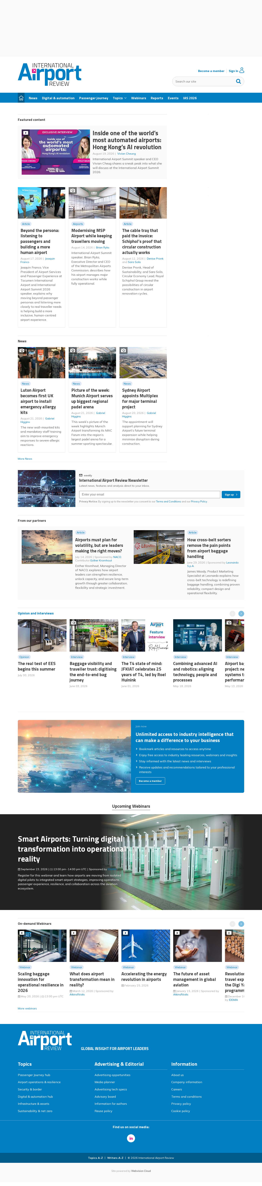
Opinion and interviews (36, 613)
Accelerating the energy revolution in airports (144, 976)
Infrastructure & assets (33, 1104)
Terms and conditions (186, 1096)
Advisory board (105, 1096)
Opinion (24, 657)
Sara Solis (134, 262)
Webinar (24, 967)
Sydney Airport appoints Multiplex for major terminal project (140, 398)
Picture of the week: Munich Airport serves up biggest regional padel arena (92, 398)
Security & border (30, 1089)
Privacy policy (181, 1104)
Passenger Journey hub (34, 1075)
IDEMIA (112, 869)
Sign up (229, 494)
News (25, 383)
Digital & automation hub (35, 1096)
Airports (78, 224)
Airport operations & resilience (39, 1082)
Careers (176, 1089)
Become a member (211, 71)
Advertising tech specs (111, 1089)
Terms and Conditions (168, 501)
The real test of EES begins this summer (37, 666)
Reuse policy (103, 1111)
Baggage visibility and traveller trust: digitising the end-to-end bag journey (93, 671)
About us (177, 1075)
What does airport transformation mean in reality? (92, 979)
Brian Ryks (102, 247)
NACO (117, 557)
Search (239, 80)
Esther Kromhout (101, 560)
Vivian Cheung (126, 153)
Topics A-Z (95, 1158)
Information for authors (111, 1104)
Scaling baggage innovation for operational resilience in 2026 (40, 982)
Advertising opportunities (112, 1075)
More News (25, 458)
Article (26, 224)
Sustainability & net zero (35, 1111)
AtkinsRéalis (77, 994)
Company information (186, 1082)
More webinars (27, 1008)
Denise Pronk (155, 258)
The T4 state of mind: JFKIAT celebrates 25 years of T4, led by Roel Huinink (143, 671)
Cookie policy (180, 1111)
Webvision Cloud (141, 1170)
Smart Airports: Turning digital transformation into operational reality (72, 849)
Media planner (105, 1082)
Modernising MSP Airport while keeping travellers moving (91, 236)
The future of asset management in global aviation (194, 979)
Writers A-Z (115, 1158)
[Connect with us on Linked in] (131, 1138)
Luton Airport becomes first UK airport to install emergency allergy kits (38, 401)
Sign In (233, 71)
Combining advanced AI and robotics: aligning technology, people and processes (195, 671)
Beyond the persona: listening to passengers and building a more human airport (40, 241)
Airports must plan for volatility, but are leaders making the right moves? (99, 545)
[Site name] (49, 85)
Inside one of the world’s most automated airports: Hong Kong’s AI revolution (127, 140)
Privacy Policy (199, 501)
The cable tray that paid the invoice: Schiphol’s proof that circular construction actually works (142, 241)
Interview (77, 657)
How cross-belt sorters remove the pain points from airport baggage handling (209, 547)
